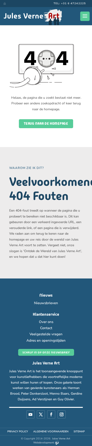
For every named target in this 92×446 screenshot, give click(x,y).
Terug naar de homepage (46, 123)
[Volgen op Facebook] (51, 414)
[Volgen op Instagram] (62, 414)
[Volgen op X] (41, 414)
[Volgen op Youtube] (30, 414)
